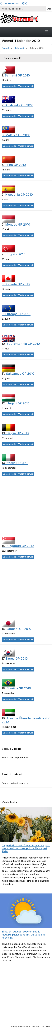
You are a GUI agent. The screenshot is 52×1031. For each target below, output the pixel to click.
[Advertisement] (26, 507)
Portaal (5, 48)
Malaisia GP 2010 (16, 135)
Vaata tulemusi (26, 86)
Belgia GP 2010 (15, 433)
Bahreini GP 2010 (16, 75)
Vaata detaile (10, 86)
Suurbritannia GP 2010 (21, 343)
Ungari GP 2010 (16, 403)
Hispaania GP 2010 (17, 194)
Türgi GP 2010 (13, 254)
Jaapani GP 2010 (16, 629)
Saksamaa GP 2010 (18, 373)
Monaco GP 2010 (16, 224)
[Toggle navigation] (46, 31)
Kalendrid (19, 48)
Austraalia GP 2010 (17, 105)
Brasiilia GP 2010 (16, 688)
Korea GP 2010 (15, 658)
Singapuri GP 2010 (18, 546)
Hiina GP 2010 (14, 165)
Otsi (49, 9)
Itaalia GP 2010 (15, 463)
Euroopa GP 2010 (16, 314)
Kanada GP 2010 (16, 284)
